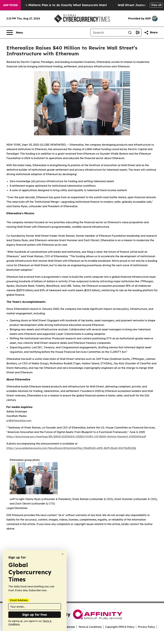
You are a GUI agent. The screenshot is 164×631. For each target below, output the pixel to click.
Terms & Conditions (90, 626)
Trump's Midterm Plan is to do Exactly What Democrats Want (61, 5)
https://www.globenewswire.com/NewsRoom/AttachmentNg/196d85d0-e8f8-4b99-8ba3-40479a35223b (71, 448)
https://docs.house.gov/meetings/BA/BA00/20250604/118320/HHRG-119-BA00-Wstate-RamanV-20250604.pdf (76, 436)
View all (156, 5)
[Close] (62, 554)
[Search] (130, 32)
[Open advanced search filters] (137, 32)
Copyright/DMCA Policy (119, 626)
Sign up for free (34, 615)
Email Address (19, 600)
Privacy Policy (146, 626)
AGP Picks (10, 5)
